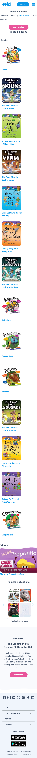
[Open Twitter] (18, 697)
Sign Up (23, 4)
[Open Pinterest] (23, 697)
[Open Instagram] (9, 697)
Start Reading (18, 27)
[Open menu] (33, 4)
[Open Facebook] (4, 697)
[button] (19, 603)
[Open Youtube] (13, 697)
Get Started (18, 675)
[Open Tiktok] (28, 697)
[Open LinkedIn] (32, 697)
